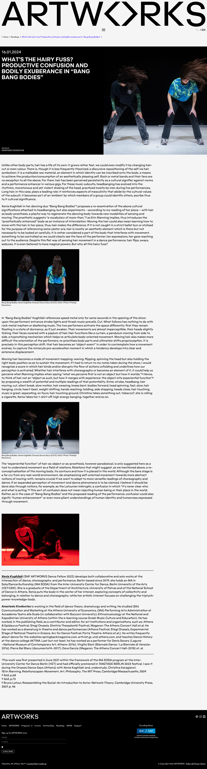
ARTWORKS (14, 725)
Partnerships (48, 725)
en (203, 30)
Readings (15, 37)
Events (38, 725)
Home (5, 37)
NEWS (69, 725)
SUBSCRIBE (8, 751)
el (197, 30)
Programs (25, 725)
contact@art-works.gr (37, 763)
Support (77, 725)
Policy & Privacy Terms (195, 763)
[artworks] (103, 26)
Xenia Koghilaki (12, 576)
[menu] (103, 29)
